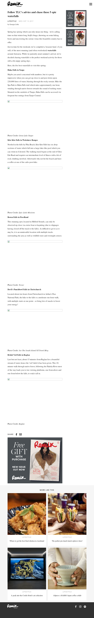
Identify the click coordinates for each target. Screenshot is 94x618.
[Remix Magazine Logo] (15, 4)
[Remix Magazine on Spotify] (85, 606)
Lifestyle (12, 21)
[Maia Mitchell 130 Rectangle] (35, 460)
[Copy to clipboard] (20, 434)
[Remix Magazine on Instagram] (80, 606)
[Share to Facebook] (16, 434)
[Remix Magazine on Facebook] (76, 606)
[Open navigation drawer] (90, 4)
